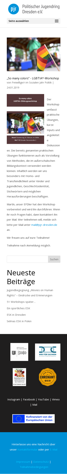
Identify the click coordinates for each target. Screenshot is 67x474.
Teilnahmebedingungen (34, 467)
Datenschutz (41, 461)
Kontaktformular (28, 449)
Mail (34, 404)
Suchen (54, 259)
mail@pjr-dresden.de (44, 225)
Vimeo (56, 399)
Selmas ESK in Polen (19, 321)
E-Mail (53, 449)
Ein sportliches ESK (18, 308)
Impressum (23, 461)
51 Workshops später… (21, 301)
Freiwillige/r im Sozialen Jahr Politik (32, 82)
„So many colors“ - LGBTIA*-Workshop (33, 78)
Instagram (13, 399)
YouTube (43, 399)
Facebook (29, 399)
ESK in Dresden (16, 314)
